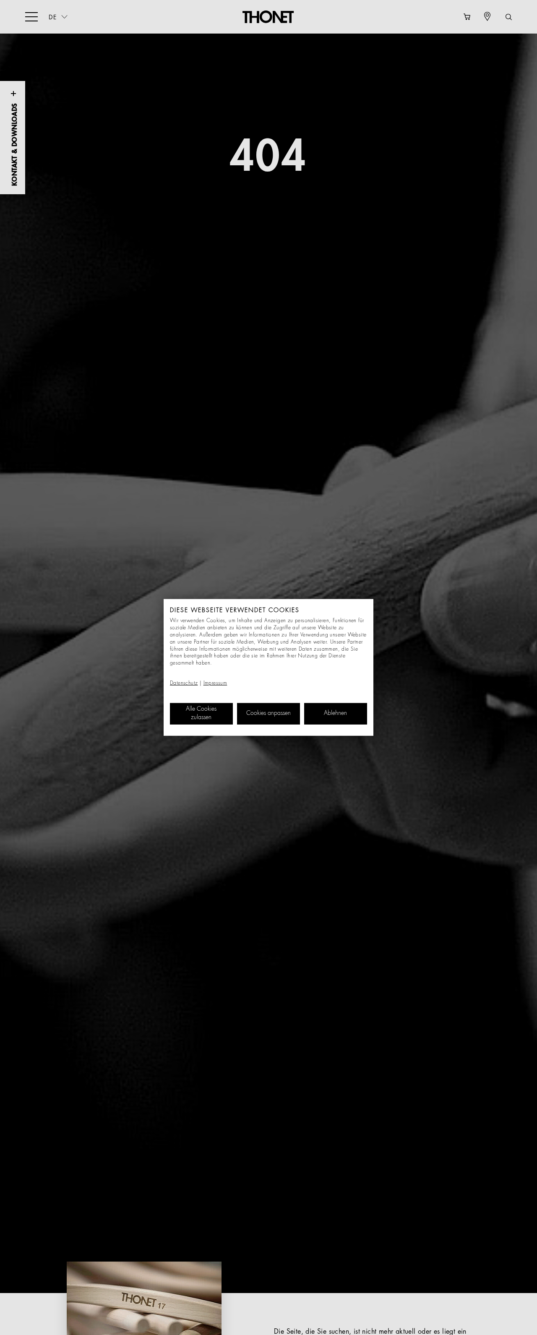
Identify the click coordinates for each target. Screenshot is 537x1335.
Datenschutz (184, 683)
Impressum (215, 683)
